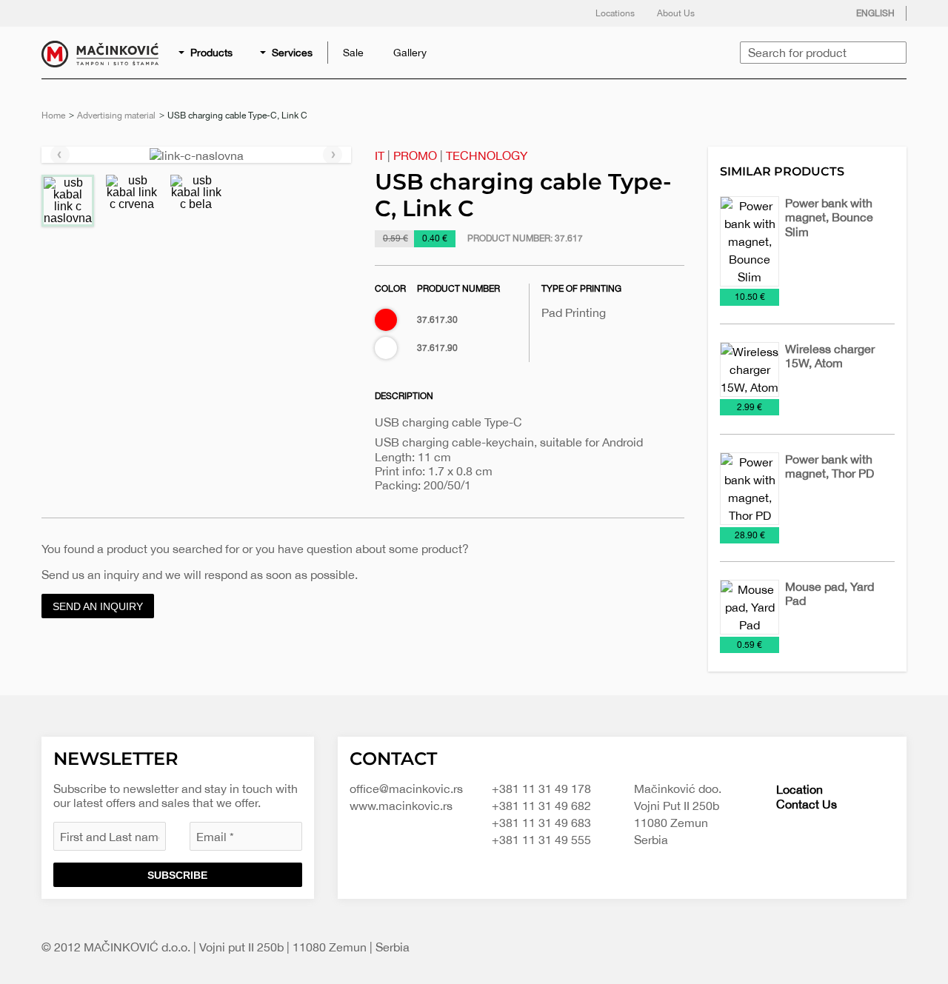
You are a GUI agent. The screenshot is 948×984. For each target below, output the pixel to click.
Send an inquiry (98, 606)
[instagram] (790, 13)
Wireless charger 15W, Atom (830, 355)
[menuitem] (206, 52)
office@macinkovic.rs (406, 788)
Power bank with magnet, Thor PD (829, 466)
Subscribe (177, 875)
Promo (415, 155)
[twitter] (760, 13)
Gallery (410, 52)
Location (799, 789)
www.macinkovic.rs (401, 805)
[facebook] (731, 13)
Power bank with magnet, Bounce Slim (829, 217)
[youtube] (819, 13)
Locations (615, 13)
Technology (486, 155)
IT (379, 155)
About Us (676, 13)
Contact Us (806, 804)
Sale (353, 52)
